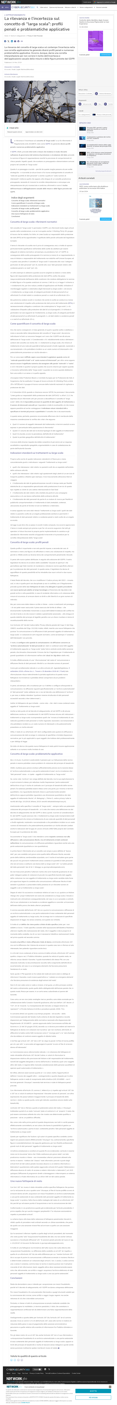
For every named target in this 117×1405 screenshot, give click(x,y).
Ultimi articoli (44, 7)
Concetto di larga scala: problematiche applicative (30, 211)
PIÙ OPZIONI (93, 1397)
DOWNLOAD (105, 55)
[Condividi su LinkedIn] (11, 41)
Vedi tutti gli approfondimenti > (104, 171)
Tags (19, 1373)
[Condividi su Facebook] (5, 41)
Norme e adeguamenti (18, 36)
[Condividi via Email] (15, 41)
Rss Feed (25, 1373)
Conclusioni (15, 216)
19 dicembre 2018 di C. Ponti (53, 671)
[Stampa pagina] (18, 41)
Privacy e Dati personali (35, 36)
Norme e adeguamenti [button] (86, 7)
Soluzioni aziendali (101, 7)
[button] (5, 7)
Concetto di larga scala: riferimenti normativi (28, 200)
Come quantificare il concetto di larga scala (27, 203)
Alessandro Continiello (12, 67)
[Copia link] (21, 41)
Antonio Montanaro (11, 74)
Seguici (36, 1369)
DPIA (70, 303)
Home (6, 36)
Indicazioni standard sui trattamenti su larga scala (30, 206)
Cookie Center (76, 1373)
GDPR (47, 144)
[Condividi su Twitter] (8, 41)
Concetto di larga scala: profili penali (25, 208)
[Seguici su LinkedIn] (45, 1369)
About (8, 1373)
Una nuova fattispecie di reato (22, 214)
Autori (14, 1373)
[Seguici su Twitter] (49, 1369)
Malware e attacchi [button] (70, 7)
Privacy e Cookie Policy (37, 1373)
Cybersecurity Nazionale (56, 7)
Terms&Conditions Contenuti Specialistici (57, 1373)
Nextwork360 (10, 1382)
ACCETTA (93, 1391)
